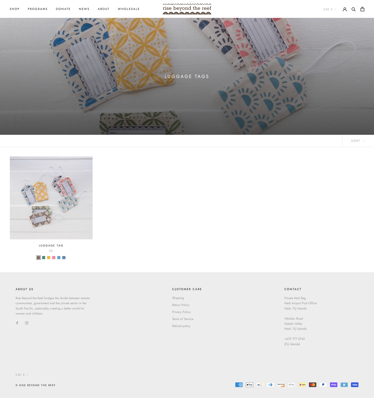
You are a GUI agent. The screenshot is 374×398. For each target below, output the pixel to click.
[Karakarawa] (58, 257)
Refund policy (181, 326)
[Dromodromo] (48, 257)
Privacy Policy (181, 312)
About (104, 9)
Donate (63, 9)
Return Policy (180, 305)
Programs (38, 9)
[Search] (354, 9)
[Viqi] (53, 257)
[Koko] (38, 257)
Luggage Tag (51, 245)
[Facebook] (17, 322)
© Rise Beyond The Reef (36, 385)
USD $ (328, 9)
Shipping (178, 298)
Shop (15, 9)
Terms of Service (182, 319)
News (84, 9)
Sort (356, 141)
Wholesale (129, 9)
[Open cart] (362, 9)
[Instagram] (26, 322)
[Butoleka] (63, 257)
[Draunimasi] (43, 257)
